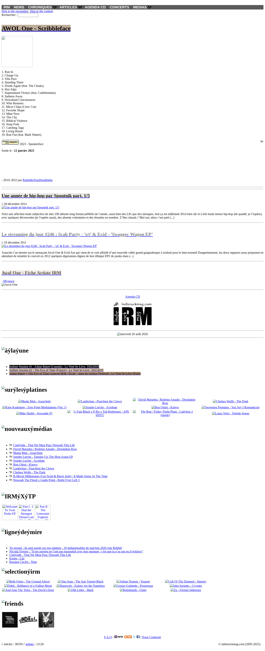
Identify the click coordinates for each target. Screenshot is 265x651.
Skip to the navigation (15, 11)
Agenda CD (132, 296)
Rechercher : (9, 14)
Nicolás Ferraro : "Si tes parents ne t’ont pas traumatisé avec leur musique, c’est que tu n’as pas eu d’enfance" (76, 551)
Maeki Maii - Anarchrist (27, 453)
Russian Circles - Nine (23, 562)
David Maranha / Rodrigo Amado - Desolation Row (45, 449)
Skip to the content (41, 11)
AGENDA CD (95, 7)
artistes (30, 644)
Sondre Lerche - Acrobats (29, 460)
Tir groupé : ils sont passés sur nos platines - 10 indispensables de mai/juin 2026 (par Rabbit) (65, 548)
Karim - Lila (16, 558)
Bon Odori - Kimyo (25, 464)
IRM (6, 7)
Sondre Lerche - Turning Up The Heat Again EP (43, 456)
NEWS (19, 7)
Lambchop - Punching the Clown (33, 468)
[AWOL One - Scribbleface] (132, 165)
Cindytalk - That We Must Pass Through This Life (44, 445)
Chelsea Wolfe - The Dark (29, 472)
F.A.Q (108, 637)
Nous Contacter (151, 637)
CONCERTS (119, 7)
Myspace (8, 281)
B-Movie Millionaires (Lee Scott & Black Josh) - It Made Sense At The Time (60, 476)
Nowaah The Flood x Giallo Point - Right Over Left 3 (46, 480)
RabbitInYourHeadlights (38, 180)
